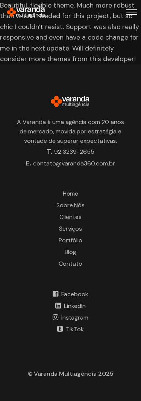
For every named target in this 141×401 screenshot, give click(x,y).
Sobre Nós (70, 205)
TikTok (75, 329)
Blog (70, 252)
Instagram (75, 317)
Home (71, 193)
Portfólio (70, 240)
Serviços (70, 229)
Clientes (70, 217)
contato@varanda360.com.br (74, 163)
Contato (70, 264)
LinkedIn (75, 306)
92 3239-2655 (74, 152)
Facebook (74, 294)
